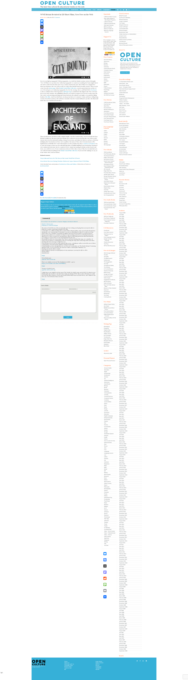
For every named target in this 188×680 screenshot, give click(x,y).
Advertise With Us (125, 72)
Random (106, 504)
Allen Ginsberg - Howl (124, 105)
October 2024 (122, 253)
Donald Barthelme (123, 141)
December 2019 (123, 359)
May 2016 (121, 438)
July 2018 (121, 390)
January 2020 (122, 357)
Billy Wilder (106, 346)
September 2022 (123, 299)
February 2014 (122, 487)
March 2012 (122, 530)
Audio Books (107, 384)
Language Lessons (108, 453)
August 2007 (122, 630)
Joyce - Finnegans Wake (125, 87)
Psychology (106, 89)
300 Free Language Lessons (108, 31)
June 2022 (121, 304)
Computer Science (108, 70)
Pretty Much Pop (108, 497)
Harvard (106, 435)
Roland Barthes (123, 37)
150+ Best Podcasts (109, 25)
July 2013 (121, 500)
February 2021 (122, 333)
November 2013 (123, 493)
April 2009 (121, 594)
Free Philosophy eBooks (109, 154)
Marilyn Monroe (123, 151)
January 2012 (122, 533)
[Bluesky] (69, 20)
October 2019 (122, 363)
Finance (106, 424)
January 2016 (122, 445)
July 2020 (121, 346)
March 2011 (122, 552)
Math (105, 82)
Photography (107, 488)
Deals (105, 407)
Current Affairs (107, 401)
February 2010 (122, 575)
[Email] (69, 39)
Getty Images (107, 277)
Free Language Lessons (109, 237)
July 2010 (121, 566)
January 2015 (122, 467)
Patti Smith (122, 130)
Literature (106, 81)
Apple (105, 371)
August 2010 (122, 564)
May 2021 (121, 328)
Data (105, 405)
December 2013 (123, 491)
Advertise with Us (69, 664)
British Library (107, 272)
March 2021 (122, 332)
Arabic (105, 130)
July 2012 (121, 522)
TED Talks (106, 518)
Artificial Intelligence (109, 380)
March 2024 (122, 266)
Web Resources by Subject (108, 234)
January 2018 (122, 401)
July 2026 (121, 214)
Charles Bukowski (123, 92)
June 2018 (121, 392)
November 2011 (123, 537)
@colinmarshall (44, 166)
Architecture (107, 375)
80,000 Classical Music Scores (109, 308)
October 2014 (122, 473)
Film (105, 423)
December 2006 (123, 645)
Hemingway (107, 326)
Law (105, 455)
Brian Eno (121, 132)
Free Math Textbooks (109, 223)
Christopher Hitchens (124, 136)
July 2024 (121, 258)
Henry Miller (122, 134)
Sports (105, 513)
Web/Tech (106, 538)
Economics (106, 73)
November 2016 (123, 427)
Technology (107, 517)
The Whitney (107, 267)
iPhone (105, 446)
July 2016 (121, 434)
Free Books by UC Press (109, 193)
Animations (106, 111)
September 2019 (123, 365)
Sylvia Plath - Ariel (123, 83)
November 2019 (123, 361)
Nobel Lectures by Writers (125, 39)
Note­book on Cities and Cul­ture (68, 164)
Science (106, 510)
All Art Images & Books (109, 253)
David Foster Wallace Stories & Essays (109, 161)
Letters (105, 456)
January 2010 (122, 577)
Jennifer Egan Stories (109, 174)
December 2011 (123, 535)
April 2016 (121, 440)
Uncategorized (107, 529)
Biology (105, 63)
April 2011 (121, 550)
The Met (106, 254)
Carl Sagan (122, 23)
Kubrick (121, 182)
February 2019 (122, 377)
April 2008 (121, 616)
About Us (66, 662)
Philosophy (106, 84)
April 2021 (121, 330)
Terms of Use (67, 668)
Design (105, 409)
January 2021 (122, 335)
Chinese (106, 132)
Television (106, 520)
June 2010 (121, 568)
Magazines (106, 464)
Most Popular (107, 474)
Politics (106, 495)
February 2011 (122, 553)
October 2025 (122, 231)
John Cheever (122, 114)
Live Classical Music (108, 312)
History (45, 17)
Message (94, 292)
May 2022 (121, 306)
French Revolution (108, 276)
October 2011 (122, 539)
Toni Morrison (107, 337)
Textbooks (98, 668)
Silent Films (106, 106)
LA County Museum (108, 269)
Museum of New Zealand (110, 288)
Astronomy (106, 61)
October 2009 (122, 583)
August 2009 (122, 586)
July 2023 (121, 280)
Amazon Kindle (107, 368)
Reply (43, 255)
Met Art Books (107, 281)
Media (105, 469)
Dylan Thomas (122, 111)
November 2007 (123, 625)
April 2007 (121, 638)
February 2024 (122, 267)
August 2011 (122, 542)
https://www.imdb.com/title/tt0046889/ (54, 263)
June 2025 (121, 238)
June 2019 (121, 370)
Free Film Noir (107, 104)
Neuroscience (107, 481)
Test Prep (106, 244)
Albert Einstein (122, 90)
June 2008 (121, 612)
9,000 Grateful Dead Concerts (109, 315)
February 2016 (122, 443)
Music (105, 478)
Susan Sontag (122, 202)
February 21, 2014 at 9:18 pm (50, 225)
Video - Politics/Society (109, 533)
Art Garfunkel (122, 149)
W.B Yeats (121, 107)
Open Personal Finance (109, 360)
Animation (106, 370)
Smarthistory (107, 291)
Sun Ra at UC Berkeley (124, 17)
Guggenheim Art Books (109, 279)
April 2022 (121, 308)
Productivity (107, 499)
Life (105, 460)
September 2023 (123, 277)
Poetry (105, 494)
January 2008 (122, 621)
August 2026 (122, 212)
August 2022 (122, 300)
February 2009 (122, 597)
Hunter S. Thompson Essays (109, 178)
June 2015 (121, 458)
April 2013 (121, 506)
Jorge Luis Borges (123, 26)
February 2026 (122, 223)
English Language (108, 416)
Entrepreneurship (108, 417)
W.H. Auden (122, 140)
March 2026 (122, 222)
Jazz (105, 448)
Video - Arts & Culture (109, 531)
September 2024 (123, 255)
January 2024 (122, 269)
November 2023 (123, 273)
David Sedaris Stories (109, 186)
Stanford (106, 515)
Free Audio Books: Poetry (110, 206)
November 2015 (123, 449)
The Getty (106, 256)
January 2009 (122, 599)
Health (105, 437)
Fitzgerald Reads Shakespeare (126, 98)
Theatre (106, 522)
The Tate (106, 263)
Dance (105, 403)
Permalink (53, 197)
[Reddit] (69, 33)
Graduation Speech (109, 433)
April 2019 (121, 374)
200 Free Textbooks (108, 28)
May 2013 (121, 504)
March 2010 (122, 574)
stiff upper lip (67, 91)
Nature (105, 479)
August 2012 (122, 520)
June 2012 (121, 524)
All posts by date (108, 353)
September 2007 (123, 629)
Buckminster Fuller (123, 32)
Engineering (106, 75)
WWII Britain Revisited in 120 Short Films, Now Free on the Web (66, 14)
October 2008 (122, 605)
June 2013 (121, 502)
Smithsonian (107, 260)
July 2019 (121, 368)
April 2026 (121, 220)
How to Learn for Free (109, 440)
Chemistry (106, 66)
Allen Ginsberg (122, 129)
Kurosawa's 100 (123, 183)
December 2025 (123, 227)
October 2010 (122, 561)
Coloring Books (107, 297)
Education (106, 414)
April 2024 (121, 264)
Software (106, 511)
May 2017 (121, 416)
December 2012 (123, 513)
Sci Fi (105, 508)
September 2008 (123, 607)
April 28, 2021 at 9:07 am (48, 270)
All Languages (107, 144)
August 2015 (122, 454)
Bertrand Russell (123, 43)
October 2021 (122, 319)
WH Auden (122, 162)
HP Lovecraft (107, 169)
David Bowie (122, 145)
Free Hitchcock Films (109, 113)
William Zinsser (107, 333)
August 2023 (122, 278)
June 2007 (121, 634)
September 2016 (123, 431)
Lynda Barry (122, 173)
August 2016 (122, 432)
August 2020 (122, 344)
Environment (107, 77)
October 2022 (122, 297)
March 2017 (122, 420)
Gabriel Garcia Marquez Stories (109, 183)
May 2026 (121, 218)
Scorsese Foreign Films (124, 204)
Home (65, 661)
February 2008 (122, 619)
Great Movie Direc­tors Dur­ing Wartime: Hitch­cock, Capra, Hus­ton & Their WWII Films (64, 161)
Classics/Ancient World (109, 68)
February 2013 (122, 509)
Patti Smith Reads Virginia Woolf (127, 89)
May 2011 (121, 548)
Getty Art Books (108, 283)
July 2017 (121, 412)
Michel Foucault (123, 15)
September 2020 (123, 343)
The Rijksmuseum (108, 258)
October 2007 (122, 627)
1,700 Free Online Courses (110, 16)
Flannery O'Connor (123, 101)
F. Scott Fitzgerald (123, 127)
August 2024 (122, 256)
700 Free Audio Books (109, 202)
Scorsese (121, 187)
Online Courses (107, 483)
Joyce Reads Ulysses (124, 85)
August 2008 (122, 608)
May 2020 (121, 350)
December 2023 (123, 271)
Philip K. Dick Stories (108, 157)
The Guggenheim (108, 262)
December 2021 (123, 315)
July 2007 (121, 632)
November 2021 (123, 317)
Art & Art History (108, 59)
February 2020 (122, 355)
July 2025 (121, 236)
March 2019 (122, 376)
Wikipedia (106, 540)
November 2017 (123, 405)
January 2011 (122, 555)
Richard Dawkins (123, 30)
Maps (105, 465)
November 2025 (123, 229)
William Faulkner (123, 100)
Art (105, 378)
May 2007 (121, 636)
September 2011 (123, 541)
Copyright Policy (68, 665)
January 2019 (122, 379)
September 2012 (123, 519)
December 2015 (123, 447)
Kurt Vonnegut (107, 335)
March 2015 (122, 464)
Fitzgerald (106, 328)
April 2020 (121, 352)
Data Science (107, 72)
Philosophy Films (123, 205)
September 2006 (123, 651)
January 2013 (122, 511)
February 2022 (122, 311)
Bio (65, 669)
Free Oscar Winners (108, 122)
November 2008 (123, 603)
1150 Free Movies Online (110, 102)
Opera (105, 485)
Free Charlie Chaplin (109, 114)
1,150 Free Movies (108, 21)
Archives (106, 377)
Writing (106, 542)
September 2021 (123, 321)
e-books (106, 410)
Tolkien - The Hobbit (124, 103)
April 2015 (121, 462)
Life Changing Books (109, 195)
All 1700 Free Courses (109, 95)
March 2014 (122, 486)
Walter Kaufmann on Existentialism (127, 34)
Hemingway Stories (108, 164)
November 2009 (123, 581)
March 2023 (122, 288)
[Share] (69, 42)
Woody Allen (122, 194)
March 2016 (122, 442)
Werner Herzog (123, 193)
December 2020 (123, 337)
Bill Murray (121, 94)
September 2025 (123, 233)
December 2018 (123, 381)
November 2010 (123, 559)
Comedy (106, 394)
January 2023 (122, 291)
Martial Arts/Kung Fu (109, 109)
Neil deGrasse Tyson (124, 123)
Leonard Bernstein (123, 28)
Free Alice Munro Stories (110, 172)
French (105, 136)
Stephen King (107, 188)
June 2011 (121, 546)
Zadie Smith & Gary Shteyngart (126, 169)
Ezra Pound (122, 109)
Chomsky (106, 189)
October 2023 (122, 275)
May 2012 (121, 526)
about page (52, 88)
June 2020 (121, 348)
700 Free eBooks (108, 152)
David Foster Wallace (124, 116)
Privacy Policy (68, 666)
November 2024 (123, 251)
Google (106, 432)
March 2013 (122, 508)
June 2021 (121, 326)
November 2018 (123, 383)
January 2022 (122, 313)
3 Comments (57, 17)
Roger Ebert (122, 200)
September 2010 (123, 563)
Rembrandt (106, 293)
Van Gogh (106, 295)
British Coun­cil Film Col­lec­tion (67, 88)
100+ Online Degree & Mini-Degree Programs (110, 19)
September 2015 (123, 453)
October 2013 (122, 495)
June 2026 (121, 216)
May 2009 (121, 592)
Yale (105, 543)
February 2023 (122, 289)
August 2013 (122, 498)
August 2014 (122, 476)
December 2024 (123, 249)
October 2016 (122, 429)
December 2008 (123, 601)
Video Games (107, 536)
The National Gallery (109, 265)
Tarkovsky (121, 189)
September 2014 (123, 475)
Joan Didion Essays (108, 181)
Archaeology (107, 373)
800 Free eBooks (108, 27)
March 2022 (122, 310)
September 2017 (123, 409)
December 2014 (123, 469)
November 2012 (123, 515)
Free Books (106, 230)
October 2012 (122, 517)
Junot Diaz (121, 175)
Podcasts (106, 492)
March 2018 (122, 398)
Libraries (106, 458)
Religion (106, 91)
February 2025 (122, 245)
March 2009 (122, 596)
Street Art (106, 290)
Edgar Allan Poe (108, 171)
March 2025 (122, 244)
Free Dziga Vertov (108, 120)
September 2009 (123, 585)
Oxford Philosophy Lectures (126, 45)
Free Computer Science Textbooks (109, 220)
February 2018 (122, 399)
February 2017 (122, 421)
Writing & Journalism (109, 93)
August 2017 (122, 410)
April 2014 (121, 484)
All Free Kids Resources (109, 245)
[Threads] (69, 27)
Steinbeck (106, 344)
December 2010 (123, 557)
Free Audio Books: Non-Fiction (109, 208)
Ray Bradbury (107, 331)
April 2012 (121, 528)
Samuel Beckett (123, 147)
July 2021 (121, 324)
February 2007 (122, 641)
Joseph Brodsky (123, 138)
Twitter (106, 526)
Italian (105, 139)
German (106, 137)
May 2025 (121, 240)
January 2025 (122, 247)
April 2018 (121, 396)
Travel (105, 524)
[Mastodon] (69, 30)
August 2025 (122, 234)
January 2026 (122, 225)
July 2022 (121, 302)
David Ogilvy (107, 342)
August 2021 (122, 322)
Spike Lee (121, 171)
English (105, 134)
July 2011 (121, 544)
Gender (106, 430)
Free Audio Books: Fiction (110, 204)
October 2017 (122, 407)
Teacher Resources (108, 242)
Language (106, 451)
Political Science (108, 88)
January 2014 (122, 489)
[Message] (69, 36)
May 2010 (121, 570)
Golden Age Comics (108, 191)
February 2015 (122, 465)
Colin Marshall (46, 197)
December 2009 (123, 579)
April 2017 (121, 418)
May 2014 (121, 482)
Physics (105, 86)
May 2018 (121, 394)
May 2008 (121, 614)
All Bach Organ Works (109, 304)
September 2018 (123, 387)
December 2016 (123, 425)
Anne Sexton (122, 112)
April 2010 (121, 572)
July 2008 (121, 610)
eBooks (98, 669)
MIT (105, 471)
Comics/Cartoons (108, 396)
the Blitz (48, 97)
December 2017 (123, 403)
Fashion (106, 421)
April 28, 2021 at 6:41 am (48, 259)
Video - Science (108, 534)
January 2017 (122, 423)
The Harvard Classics (109, 155)
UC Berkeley (107, 527)
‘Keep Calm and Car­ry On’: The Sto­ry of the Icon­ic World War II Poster (60, 158)
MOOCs (106, 472)
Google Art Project (108, 274)
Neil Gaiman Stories (108, 159)
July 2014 (121, 478)
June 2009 (121, 590)
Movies (97, 665)
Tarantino (121, 185)
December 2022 (123, 293)
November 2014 (123, 471)
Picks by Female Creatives (125, 154)
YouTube (106, 545)
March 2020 (122, 354)
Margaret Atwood (108, 340)
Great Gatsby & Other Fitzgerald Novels (109, 166)
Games (106, 428)
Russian (106, 141)
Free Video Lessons (108, 232)
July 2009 (121, 588)
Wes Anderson (122, 196)
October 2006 (122, 649)
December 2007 (123, 623)
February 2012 (122, 531)
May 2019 (121, 372)
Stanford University (108, 270)
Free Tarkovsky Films (109, 118)
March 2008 (122, 618)
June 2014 (121, 480)
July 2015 (121, 456)
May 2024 (121, 262)
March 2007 (122, 640)
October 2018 (122, 385)
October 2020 (122, 341)
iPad (105, 444)
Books (105, 387)
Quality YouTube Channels (108, 239)
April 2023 (121, 286)
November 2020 (123, 339)
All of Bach (106, 306)
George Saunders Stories (110, 176)
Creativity (106, 400)
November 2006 (123, 647)
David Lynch (122, 191)
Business (106, 65)
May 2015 (121, 460)
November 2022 (123, 295)
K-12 (105, 449)
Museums (106, 476)
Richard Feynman (123, 19)
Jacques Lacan (122, 36)
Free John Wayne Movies (110, 116)
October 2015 (122, 451)
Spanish (106, 143)
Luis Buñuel (122, 198)
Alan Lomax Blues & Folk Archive (110, 318)
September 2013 (123, 497)
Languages (98, 666)
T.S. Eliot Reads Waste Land (126, 81)
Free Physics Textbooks (109, 218)
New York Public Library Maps (109, 285)
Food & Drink (107, 426)
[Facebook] (69, 23)
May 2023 (121, 284)
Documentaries (107, 107)
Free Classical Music (108, 311)
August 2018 (122, 388)
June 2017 (121, 414)
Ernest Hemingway (123, 125)
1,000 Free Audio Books (109, 23)
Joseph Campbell (123, 21)
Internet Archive (108, 442)
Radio (105, 503)
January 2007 (122, 643)
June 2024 (121, 260)
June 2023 (121, 282)
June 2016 (121, 436)
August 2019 (122, 366)
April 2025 (121, 242)
